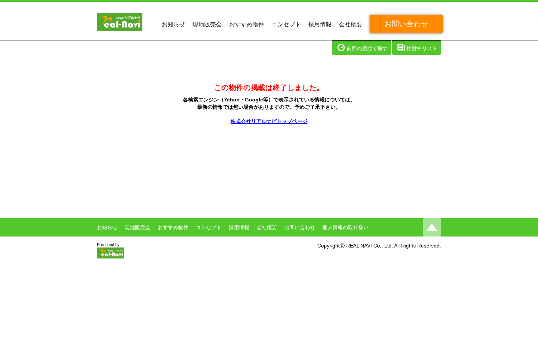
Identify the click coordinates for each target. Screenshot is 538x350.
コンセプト (286, 24)
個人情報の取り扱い (345, 227)
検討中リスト (422, 48)
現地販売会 (207, 24)
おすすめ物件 (246, 24)
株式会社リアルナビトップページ (269, 121)
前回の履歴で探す (367, 48)
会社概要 (350, 24)
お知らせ (173, 24)
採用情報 (320, 24)
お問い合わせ (406, 24)
